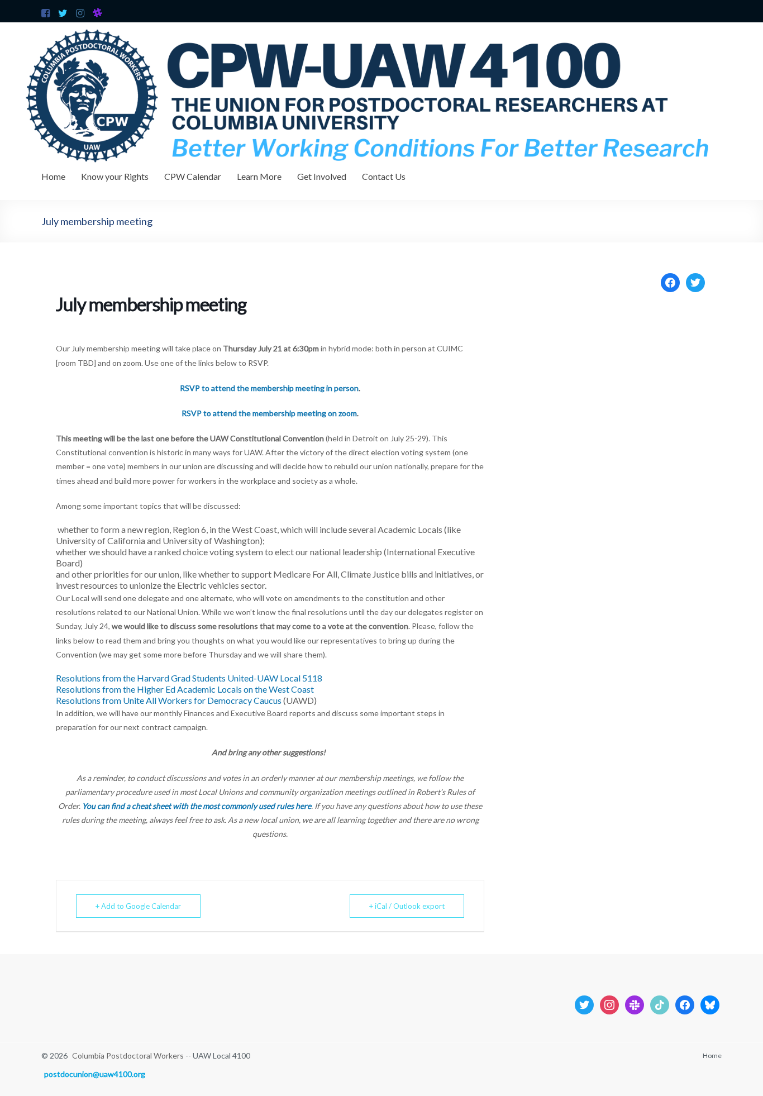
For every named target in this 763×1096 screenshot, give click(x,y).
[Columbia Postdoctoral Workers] (381, 27)
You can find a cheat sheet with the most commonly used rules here (196, 806)
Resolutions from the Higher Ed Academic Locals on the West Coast (185, 689)
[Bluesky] (709, 1004)
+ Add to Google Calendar (138, 906)
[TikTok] (659, 1004)
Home (53, 176)
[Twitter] (695, 281)
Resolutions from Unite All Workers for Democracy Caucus (169, 700)
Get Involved (321, 176)
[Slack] (634, 1004)
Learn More (259, 176)
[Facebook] (670, 281)
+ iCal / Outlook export (407, 906)
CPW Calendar (192, 176)
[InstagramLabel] (609, 1004)
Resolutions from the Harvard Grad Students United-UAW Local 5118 (189, 678)
